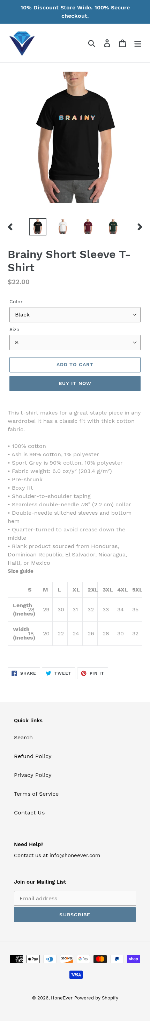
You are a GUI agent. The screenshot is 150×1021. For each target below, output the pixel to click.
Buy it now (75, 383)
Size (14, 329)
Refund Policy (33, 756)
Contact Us (29, 812)
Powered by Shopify (96, 997)
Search (23, 737)
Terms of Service (36, 793)
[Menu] (137, 43)
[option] (37, 226)
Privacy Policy (33, 775)
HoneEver (62, 997)
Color (16, 301)
